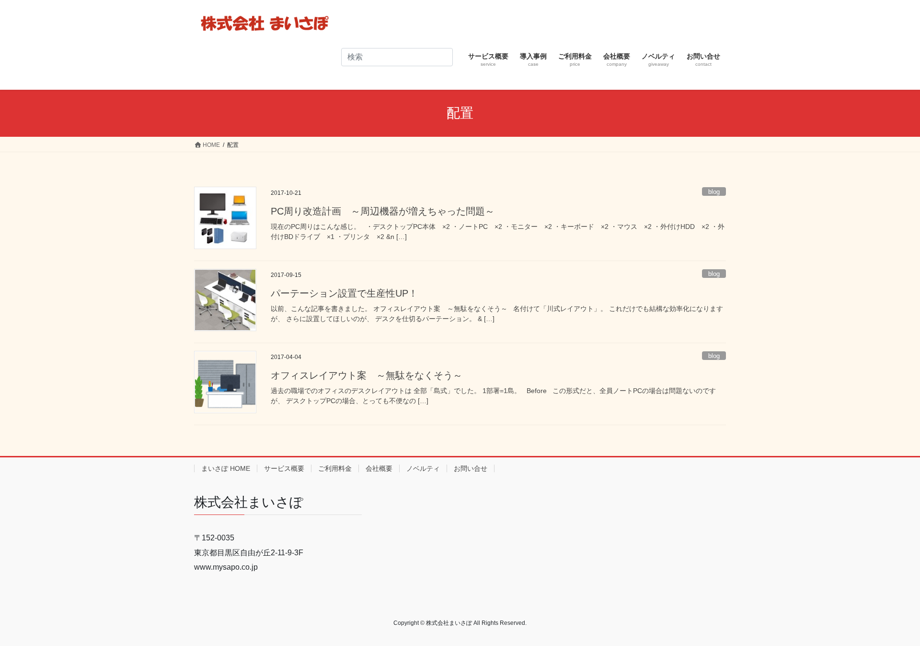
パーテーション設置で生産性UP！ (344, 293)
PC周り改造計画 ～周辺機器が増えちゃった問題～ (382, 211)
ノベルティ (423, 468)
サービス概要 (284, 468)
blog (714, 191)
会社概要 (379, 468)
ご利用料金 (335, 468)
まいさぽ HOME (225, 468)
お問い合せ (470, 468)
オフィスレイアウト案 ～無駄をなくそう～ (366, 375)
